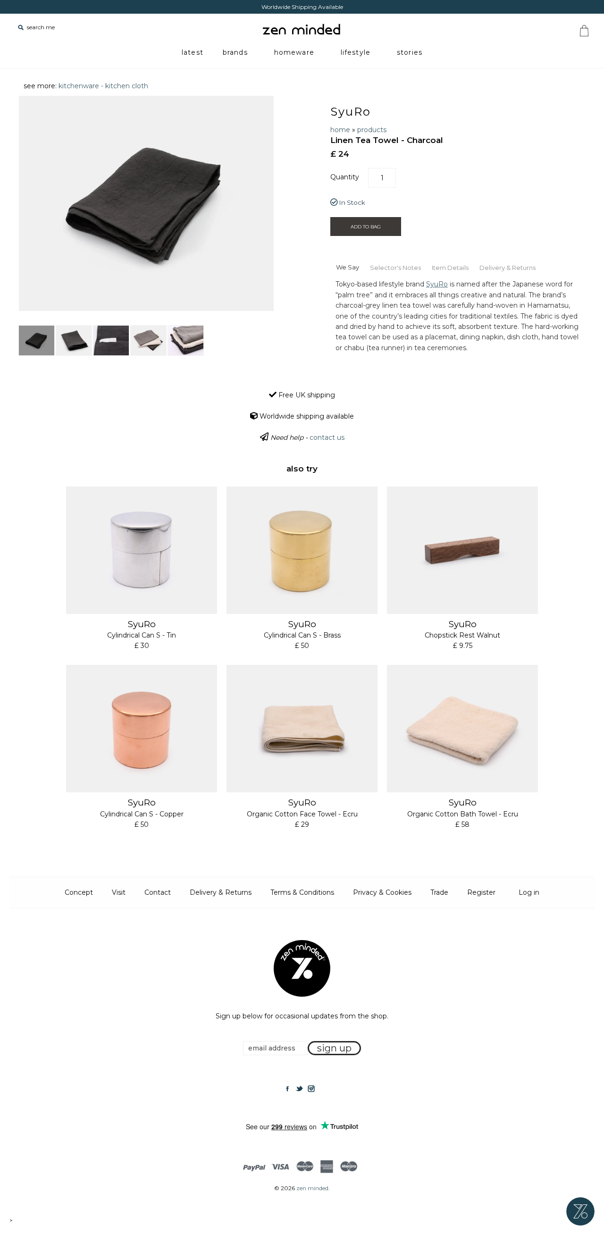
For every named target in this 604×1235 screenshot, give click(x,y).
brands (235, 52)
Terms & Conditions (302, 892)
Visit (119, 892)
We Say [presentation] (347, 267)
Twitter (299, 1089)
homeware (294, 52)
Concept (79, 892)
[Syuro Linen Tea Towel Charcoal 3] (111, 340)
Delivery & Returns (221, 892)
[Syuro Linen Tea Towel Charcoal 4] (148, 340)
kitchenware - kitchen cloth (103, 86)
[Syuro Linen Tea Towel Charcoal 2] (74, 340)
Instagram (311, 1089)
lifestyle (355, 52)
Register (481, 892)
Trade (439, 892)
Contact (157, 892)
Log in (529, 892)
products (371, 130)
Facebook (287, 1089)
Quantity (344, 177)
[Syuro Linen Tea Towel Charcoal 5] (185, 340)
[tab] (347, 267)
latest (192, 52)
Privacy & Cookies (382, 892)
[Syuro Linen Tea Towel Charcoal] (36, 340)
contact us (327, 437)
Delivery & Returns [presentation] (507, 267)
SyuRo (350, 111)
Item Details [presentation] (450, 267)
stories (409, 52)
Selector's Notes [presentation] (395, 267)
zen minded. (313, 1188)
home (340, 130)
